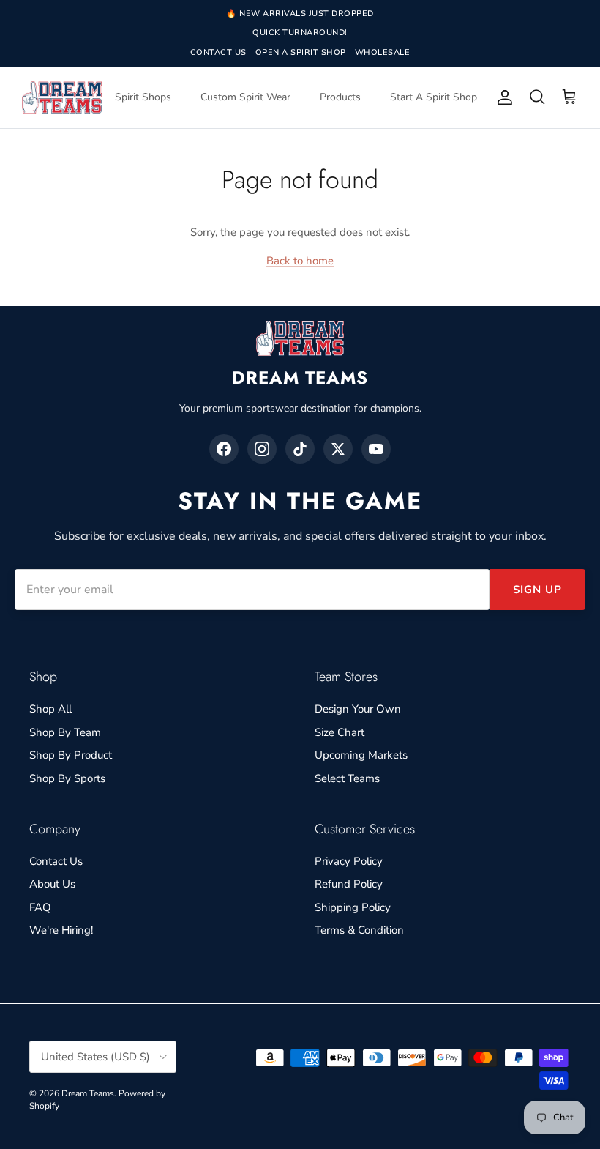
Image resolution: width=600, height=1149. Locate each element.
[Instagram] (262, 449)
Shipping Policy (353, 907)
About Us (52, 884)
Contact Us (56, 861)
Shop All (50, 709)
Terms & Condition (359, 930)
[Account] (502, 97)
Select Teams (347, 778)
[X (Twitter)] (338, 449)
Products (340, 97)
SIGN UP (537, 589)
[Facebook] (224, 449)
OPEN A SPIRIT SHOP (300, 52)
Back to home (300, 260)
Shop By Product (70, 755)
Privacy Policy (349, 861)
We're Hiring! (61, 930)
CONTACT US (218, 52)
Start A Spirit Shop (433, 97)
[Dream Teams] (62, 97)
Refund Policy (349, 884)
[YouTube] (376, 449)
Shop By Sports (67, 778)
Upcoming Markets (361, 755)
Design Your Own (358, 709)
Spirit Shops (143, 97)
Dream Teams (87, 1093)
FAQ (40, 907)
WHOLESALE (382, 52)
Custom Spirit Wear (245, 97)
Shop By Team (65, 732)
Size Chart (339, 732)
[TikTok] (300, 449)
